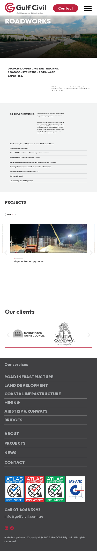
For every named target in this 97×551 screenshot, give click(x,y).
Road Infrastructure (29, 376)
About (11, 433)
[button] (88, 8)
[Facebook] (12, 528)
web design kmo (14, 537)
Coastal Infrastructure (32, 393)
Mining (12, 402)
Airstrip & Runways (25, 411)
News (10, 452)
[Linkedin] (6, 528)
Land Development (26, 385)
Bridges (13, 420)
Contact (14, 462)
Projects (14, 443)
